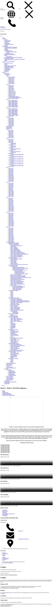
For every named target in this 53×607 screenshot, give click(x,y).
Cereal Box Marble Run (15, 335)
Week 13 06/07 (11, 162)
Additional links (13, 143)
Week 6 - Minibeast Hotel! (15, 249)
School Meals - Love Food (9, 67)
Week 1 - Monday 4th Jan (13, 100)
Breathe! (12, 357)
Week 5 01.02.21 (11, 82)
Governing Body (7, 43)
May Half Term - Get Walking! (16, 251)
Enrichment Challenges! (6, 393)
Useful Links (7, 70)
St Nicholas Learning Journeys (12, 51)
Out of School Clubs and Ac (11, 367)
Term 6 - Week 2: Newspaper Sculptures (17, 281)
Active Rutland (9, 127)
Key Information (5, 46)
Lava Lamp (13, 337)
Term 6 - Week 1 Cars (14, 317)
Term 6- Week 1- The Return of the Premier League (19, 264)
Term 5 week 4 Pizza (14, 347)
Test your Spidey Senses (15, 352)
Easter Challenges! (10, 366)
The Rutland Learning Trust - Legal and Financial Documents (15, 59)
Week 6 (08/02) (11, 123)
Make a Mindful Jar (14, 355)
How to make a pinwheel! (17, 289)
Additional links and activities (15, 148)
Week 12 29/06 (11, 160)
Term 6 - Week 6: (13, 284)
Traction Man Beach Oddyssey (14, 96)
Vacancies (6, 45)
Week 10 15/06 (11, 157)
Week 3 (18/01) (11, 120)
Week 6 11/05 (11, 134)
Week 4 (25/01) (11, 121)
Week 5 (12, 295)
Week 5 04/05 (11, 201)
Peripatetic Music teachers (9, 66)
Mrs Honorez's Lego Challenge (14, 242)
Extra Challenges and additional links (17, 156)
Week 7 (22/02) (11, 124)
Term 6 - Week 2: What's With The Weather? (18, 253)
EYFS (8, 75)
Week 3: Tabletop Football (15, 339)
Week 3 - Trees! (13, 246)
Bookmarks (13, 323)
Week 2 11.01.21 (11, 79)
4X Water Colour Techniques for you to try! (20, 269)
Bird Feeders (13, 333)
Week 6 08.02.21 (11, 83)
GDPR (6, 60)
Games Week (13, 325)
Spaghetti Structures (14, 334)
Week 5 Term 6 (11, 137)
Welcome (6, 39)
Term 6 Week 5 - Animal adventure (16, 299)
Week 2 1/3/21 (11, 86)
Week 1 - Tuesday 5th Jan (13, 108)
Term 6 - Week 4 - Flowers (15, 320)
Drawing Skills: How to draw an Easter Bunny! (20, 268)
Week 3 (12, 293)
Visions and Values (8, 40)
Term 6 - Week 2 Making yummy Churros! (18, 345)
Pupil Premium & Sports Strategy (10, 54)
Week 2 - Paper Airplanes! (15, 309)
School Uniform (7, 68)
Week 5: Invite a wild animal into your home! (18, 276)
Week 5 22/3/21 (11, 89)
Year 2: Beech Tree (10, 377)
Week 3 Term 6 (11, 135)
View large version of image (5, 444)
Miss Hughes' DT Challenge (13, 329)
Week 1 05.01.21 (11, 78)
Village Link (7, 71)
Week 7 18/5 (11, 188)
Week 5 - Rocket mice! (14, 306)
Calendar (6, 63)
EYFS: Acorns (9, 369)
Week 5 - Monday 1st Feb (13, 112)
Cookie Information (5, 558)
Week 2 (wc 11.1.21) (12, 91)
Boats (12, 322)
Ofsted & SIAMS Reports (9, 53)
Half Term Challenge (14, 263)
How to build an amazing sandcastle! (19, 286)
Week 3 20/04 (11, 141)
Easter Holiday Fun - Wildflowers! (16, 245)
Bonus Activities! (9, 364)
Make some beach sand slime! (18, 287)
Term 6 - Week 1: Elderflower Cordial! (17, 252)
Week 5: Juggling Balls (14, 341)
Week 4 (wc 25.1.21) (12, 93)
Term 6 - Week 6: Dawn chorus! (16, 256)
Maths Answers (13, 144)
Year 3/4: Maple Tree (10, 378)
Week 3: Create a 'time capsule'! (16, 274)
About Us (4, 38)
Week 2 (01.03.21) (12, 77)
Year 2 (8, 84)
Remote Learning (7, 74)
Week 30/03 (11, 199)
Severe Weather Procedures (9, 58)
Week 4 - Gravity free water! (15, 307)
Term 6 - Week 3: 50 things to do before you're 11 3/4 (19, 254)
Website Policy (4, 559)
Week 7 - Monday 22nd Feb (13, 105)
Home (3, 37)
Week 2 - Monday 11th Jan (13, 101)
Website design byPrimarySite (7, 562)
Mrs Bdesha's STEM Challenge (14, 297)
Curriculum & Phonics (8, 50)
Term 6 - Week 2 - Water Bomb (16, 318)
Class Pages (6, 368)
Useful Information (8, 69)
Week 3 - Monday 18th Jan (13, 102)
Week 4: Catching (14, 261)
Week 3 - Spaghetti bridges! (15, 308)
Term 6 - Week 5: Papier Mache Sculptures (18, 283)
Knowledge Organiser (12, 372)
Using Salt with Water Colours (20, 271)
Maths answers (13, 146)
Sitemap (3, 557)
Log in (3, 385)
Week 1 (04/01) (11, 118)
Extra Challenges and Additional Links (17, 154)
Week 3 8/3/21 (11, 87)
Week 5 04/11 (11, 133)
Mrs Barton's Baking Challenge (14, 343)
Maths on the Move (10, 126)
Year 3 (8, 99)
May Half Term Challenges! (11, 363)
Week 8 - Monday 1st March (13, 106)
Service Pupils (7, 383)
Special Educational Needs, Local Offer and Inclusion (13, 57)
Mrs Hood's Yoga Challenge (13, 313)
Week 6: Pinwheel (14, 342)
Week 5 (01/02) (11, 122)
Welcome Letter (11, 370)
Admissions (6, 49)
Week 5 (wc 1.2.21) (12, 94)
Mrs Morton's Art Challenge (13, 265)
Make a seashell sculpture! (17, 288)
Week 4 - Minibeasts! (14, 247)
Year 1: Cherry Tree (10, 376)
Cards (12, 328)
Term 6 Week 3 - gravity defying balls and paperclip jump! (20, 301)
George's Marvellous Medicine (14, 98)
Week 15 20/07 (11, 166)
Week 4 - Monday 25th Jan (13, 111)
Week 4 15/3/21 (11, 88)
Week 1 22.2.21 (11, 85)
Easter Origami (13, 326)
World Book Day (9, 128)
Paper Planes (13, 327)
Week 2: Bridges (13, 338)
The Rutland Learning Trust (9, 44)
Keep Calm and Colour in (15, 353)
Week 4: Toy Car (13, 340)
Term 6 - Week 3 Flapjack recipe (16, 344)
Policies (6, 55)
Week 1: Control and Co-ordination (16, 258)
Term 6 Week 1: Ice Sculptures (16, 280)
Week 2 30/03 (11, 140)
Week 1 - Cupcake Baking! (15, 348)
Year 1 (8, 138)
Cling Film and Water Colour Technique (21, 273)
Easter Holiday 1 (15, 311)
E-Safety (6, 64)
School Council (7, 382)
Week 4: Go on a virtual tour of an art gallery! (18, 275)
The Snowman (7, 380)
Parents (3, 554)
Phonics (8, 52)
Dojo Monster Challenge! (15, 331)
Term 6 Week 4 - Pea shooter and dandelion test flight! (20, 300)
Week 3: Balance (13, 260)
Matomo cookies (5, 592)
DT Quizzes (13, 330)
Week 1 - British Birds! (14, 244)
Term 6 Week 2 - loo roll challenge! (16, 302)
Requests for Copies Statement (10, 61)
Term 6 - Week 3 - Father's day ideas (17, 319)
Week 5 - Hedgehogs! (14, 248)
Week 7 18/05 (11, 150)
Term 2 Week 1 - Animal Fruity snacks (17, 350)
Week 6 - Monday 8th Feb (13, 104)
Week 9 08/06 (11, 155)
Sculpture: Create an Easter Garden (18, 267)
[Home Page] (2, 27)
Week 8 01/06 (11, 153)
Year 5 (8, 212)
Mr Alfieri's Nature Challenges (14, 243)
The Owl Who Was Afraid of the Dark (15, 97)
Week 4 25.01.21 (11, 81)
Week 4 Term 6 (11, 136)
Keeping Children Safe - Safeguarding (11, 47)
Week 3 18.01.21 (11, 80)
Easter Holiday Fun (14, 259)
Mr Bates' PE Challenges (13, 257)
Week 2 (12, 292)
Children (3, 72)
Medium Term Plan (12, 371)
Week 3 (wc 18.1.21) (12, 92)
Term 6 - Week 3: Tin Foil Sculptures (8, 395)
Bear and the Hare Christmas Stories (10, 381)
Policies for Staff (9, 56)
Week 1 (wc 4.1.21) (12, 90)
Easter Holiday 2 (15, 312)
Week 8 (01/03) (11, 125)
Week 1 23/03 (11, 130)
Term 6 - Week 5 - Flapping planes (16, 321)
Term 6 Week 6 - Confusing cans (16, 298)
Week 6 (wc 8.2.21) (12, 95)
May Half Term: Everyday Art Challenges (17, 279)
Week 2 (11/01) (11, 119)
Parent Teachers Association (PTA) (10, 65)
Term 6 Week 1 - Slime (14, 303)
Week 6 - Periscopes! (14, 305)
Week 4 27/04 (11, 132)
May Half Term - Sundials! (15, 304)
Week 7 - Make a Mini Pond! (15, 250)
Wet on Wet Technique (18, 270)
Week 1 (12, 291)
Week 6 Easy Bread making (15, 346)
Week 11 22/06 (11, 177)
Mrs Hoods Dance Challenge (13, 358)
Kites (11, 336)
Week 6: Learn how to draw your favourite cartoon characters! (21, 277)
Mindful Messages (14, 356)
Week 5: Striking (13, 262)
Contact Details (7, 41)
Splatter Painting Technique (19, 272)
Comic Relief (7, 73)
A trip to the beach (14, 354)
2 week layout (11, 116)
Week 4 (12, 294)
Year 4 (8, 107)
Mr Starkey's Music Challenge (14, 290)
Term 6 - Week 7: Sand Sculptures (16, 285)
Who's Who (6, 42)
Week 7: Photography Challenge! (16, 278)
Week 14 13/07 (11, 164)
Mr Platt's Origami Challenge (13, 316)
